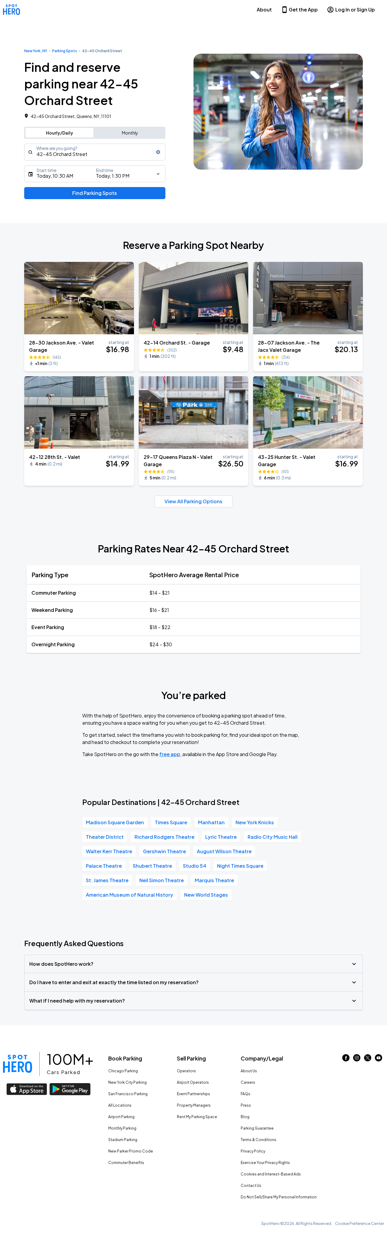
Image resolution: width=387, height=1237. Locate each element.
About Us (249, 1071)
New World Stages (206, 895)
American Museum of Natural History (129, 895)
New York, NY (35, 51)
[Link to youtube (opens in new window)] (378, 1059)
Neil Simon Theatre (161, 880)
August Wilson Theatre (224, 851)
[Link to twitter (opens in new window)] (367, 1059)
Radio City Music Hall (273, 837)
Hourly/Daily (59, 132)
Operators (186, 1071)
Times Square (171, 822)
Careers (248, 1082)
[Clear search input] (158, 152)
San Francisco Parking (128, 1094)
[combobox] (94, 152)
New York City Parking (127, 1082)
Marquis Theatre (214, 880)
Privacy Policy (253, 1151)
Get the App (303, 9)
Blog (245, 1117)
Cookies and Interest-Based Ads (271, 1174)
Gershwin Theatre (164, 851)
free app (169, 754)
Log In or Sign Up (355, 9)
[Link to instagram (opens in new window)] (356, 1059)
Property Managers (194, 1105)
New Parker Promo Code (130, 1151)
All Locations (120, 1105)
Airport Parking (121, 1117)
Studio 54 (194, 866)
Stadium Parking (122, 1139)
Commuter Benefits (126, 1162)
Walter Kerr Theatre (109, 851)
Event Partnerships (193, 1094)
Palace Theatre (104, 866)
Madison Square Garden (115, 822)
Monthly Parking (122, 1128)
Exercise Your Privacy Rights (265, 1162)
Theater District (105, 837)
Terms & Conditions (258, 1139)
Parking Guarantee (257, 1128)
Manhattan (211, 822)
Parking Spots (64, 51)
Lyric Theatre (221, 837)
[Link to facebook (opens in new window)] (346, 1059)
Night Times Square (240, 866)
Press (246, 1105)
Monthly (130, 132)
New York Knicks (255, 822)
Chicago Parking (123, 1071)
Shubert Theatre (152, 866)
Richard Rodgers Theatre (164, 837)
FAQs (245, 1094)
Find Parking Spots (94, 193)
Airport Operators (193, 1082)
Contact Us (251, 1185)
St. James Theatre (107, 880)
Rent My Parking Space (197, 1117)
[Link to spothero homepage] (17, 1063)
